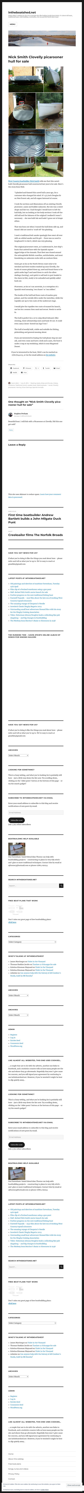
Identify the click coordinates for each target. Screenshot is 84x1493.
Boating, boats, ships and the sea (42, 383)
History (55, 383)
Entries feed (15, 1040)
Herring (18, 387)
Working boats (42, 385)
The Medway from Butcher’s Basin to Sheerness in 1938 (33, 621)
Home (10, 1454)
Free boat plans (14, 1464)
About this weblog (15, 1459)
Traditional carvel (21, 385)
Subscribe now (16, 820)
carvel (50, 385)
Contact (11, 1479)
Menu (12, 24)
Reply (11, 430)
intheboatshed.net (22, 12)
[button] (25, 79)
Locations (11, 385)
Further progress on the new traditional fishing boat (31, 595)
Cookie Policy (45, 1489)
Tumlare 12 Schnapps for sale (44, 964)
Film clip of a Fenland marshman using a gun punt (30, 589)
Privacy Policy (13, 1474)
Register (13, 1035)
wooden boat (31, 385)
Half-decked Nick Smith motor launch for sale (29, 592)
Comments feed (16, 1043)
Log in (12, 1038)
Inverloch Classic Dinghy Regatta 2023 (25, 606)
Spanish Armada (38, 387)
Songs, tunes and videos (18, 1469)
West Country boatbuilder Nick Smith (23, 181)
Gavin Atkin (15, 383)
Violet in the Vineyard (36, 962)
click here (12, 922)
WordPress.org (16, 1046)
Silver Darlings (27, 387)
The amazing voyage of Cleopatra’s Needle (27, 604)
